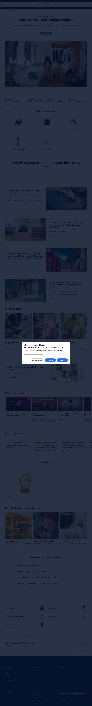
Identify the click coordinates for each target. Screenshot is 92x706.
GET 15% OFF (29, 365)
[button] (76, 330)
